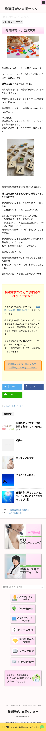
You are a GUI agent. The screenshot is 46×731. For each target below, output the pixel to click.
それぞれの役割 (15, 513)
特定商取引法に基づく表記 (32, 705)
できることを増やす (26, 475)
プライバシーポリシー (12, 705)
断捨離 (19, 440)
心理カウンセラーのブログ (13, 406)
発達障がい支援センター (23, 711)
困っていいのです (25, 458)
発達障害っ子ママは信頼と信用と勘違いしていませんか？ (29, 426)
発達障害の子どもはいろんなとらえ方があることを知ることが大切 (29, 496)
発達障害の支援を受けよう (20, 510)
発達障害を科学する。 (23, 716)
